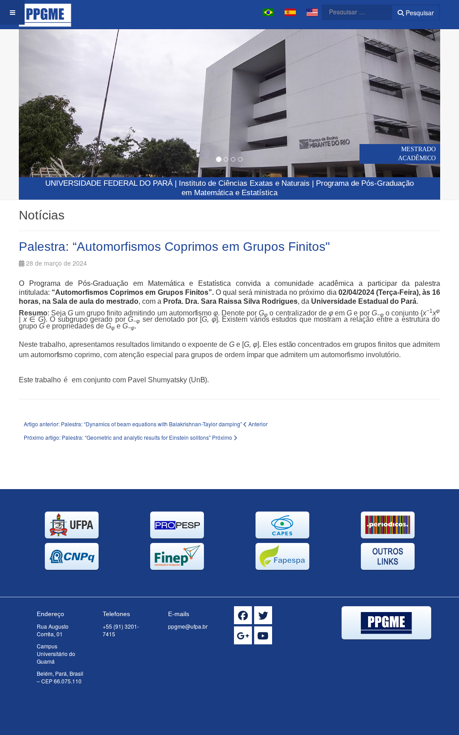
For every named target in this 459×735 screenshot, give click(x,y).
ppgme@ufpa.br (188, 626)
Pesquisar (419, 12)
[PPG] (45, 12)
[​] (243, 615)
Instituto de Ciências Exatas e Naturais (244, 183)
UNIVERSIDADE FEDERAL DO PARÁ (109, 183)
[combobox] (351, 11)
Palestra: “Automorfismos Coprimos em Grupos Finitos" (174, 247)
